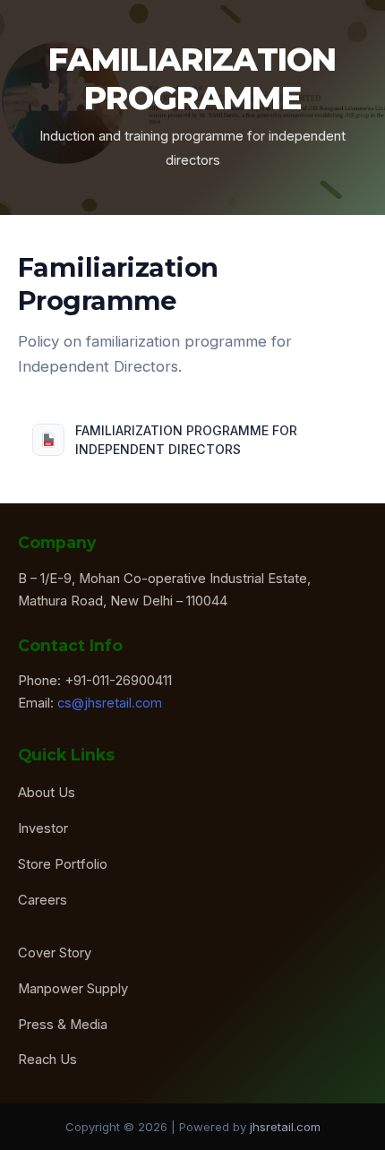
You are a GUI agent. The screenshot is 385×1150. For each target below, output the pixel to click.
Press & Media (62, 1025)
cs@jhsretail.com (109, 703)
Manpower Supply (73, 989)
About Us (46, 793)
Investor (43, 828)
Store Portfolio (62, 864)
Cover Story (54, 953)
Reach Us (47, 1059)
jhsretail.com (285, 1127)
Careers (42, 900)
